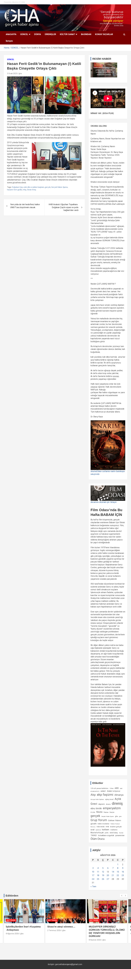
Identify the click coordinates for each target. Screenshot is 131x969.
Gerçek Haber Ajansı (59, 187)
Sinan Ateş (31, 190)
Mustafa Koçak (97, 832)
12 (103, 872)
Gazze (112, 812)
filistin (99, 812)
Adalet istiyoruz (113, 791)
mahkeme (113, 830)
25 (98, 879)
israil (92, 830)
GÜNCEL (24, 34)
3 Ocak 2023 (12, 73)
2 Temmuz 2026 (54, 930)
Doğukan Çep (17, 187)
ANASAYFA (11, 34)
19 (103, 875)
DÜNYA (37, 34)
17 (93, 875)
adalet (103, 791)
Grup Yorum (99, 820)
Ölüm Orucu (98, 838)
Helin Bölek (101, 827)
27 (108, 879)
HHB (107, 827)
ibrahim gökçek (116, 827)
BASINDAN (86, 34)
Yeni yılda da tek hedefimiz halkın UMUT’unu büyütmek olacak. (25, 205)
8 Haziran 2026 (95, 940)
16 (123, 872)
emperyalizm (112, 808)
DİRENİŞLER (50, 34)
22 (118, 875)
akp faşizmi (105, 794)
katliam (105, 829)
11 (98, 872)
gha (20, 73)
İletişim (9, 41)
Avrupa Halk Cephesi (97, 799)
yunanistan (119, 835)
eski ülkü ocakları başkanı (34, 187)
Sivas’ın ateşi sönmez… (61, 926)
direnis (108, 804)
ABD (117, 788)
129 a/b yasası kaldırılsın (99, 788)
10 (93, 872)
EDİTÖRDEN (11, 920)
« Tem (93, 886)
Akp (93, 794)
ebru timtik (96, 808)
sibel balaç (114, 833)
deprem (101, 804)
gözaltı (93, 824)
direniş (117, 803)
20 (108, 875)
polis (106, 833)
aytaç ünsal (109, 799)
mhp (24, 190)
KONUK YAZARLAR (104, 34)
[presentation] (121, 895)
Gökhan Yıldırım (114, 820)
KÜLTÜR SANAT (67, 34)
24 (93, 879)
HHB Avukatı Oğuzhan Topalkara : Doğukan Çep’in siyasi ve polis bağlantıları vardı (63, 207)
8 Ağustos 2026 (12, 934)
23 (123, 875)
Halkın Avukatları (103, 824)
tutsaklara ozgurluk (106, 835)
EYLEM (93, 812)
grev (120, 816)
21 (113, 875)
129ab (111, 788)
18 (98, 875)
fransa (106, 812)
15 (118, 872)
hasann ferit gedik (14, 190)
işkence (98, 830)
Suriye (121, 833)
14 (113, 872)
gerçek (48, 187)
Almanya (118, 795)
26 (103, 879)
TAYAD (94, 835)
